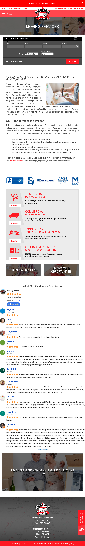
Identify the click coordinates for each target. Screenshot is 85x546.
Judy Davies (10, 309)
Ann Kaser (10, 319)
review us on (12, 304)
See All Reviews (42, 449)
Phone (45, 43)
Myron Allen (10, 351)
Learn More (51, 3)
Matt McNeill (11, 369)
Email (26, 43)
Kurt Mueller (10, 424)
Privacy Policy (69, 544)
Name (8, 43)
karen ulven (10, 341)
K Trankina (10, 396)
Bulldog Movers (13, 290)
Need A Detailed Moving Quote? (14, 61)
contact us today (16, 160)
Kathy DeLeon (11, 331)
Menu (9, 13)
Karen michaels (12, 381)
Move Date (64, 43)
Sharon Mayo (11, 412)
